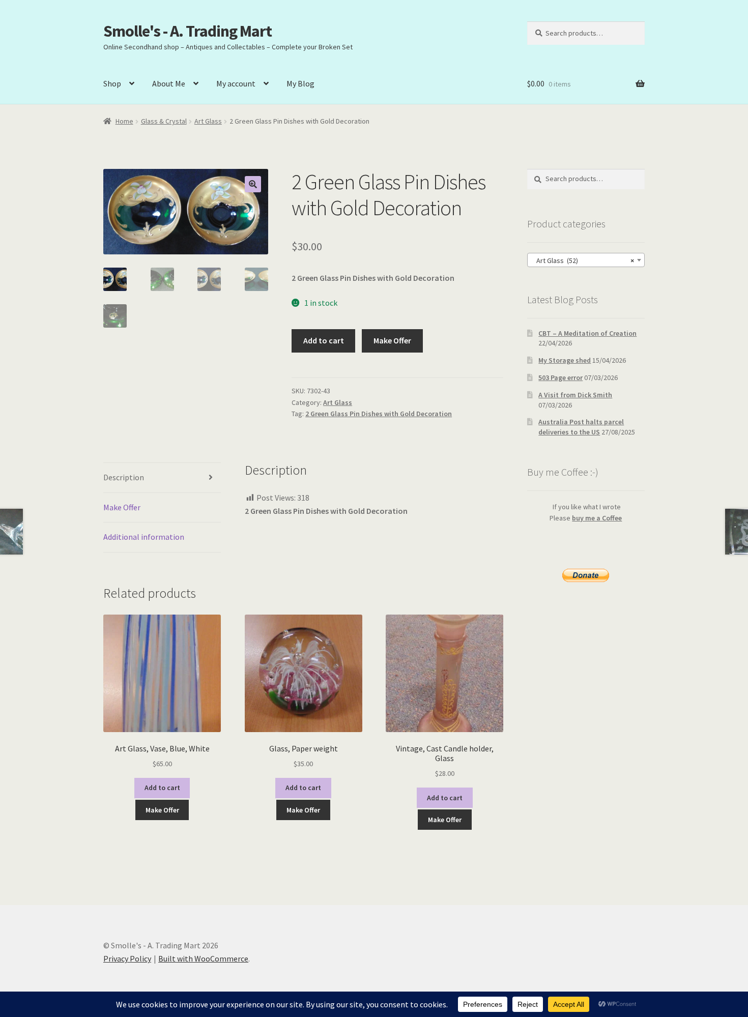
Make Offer (392, 340)
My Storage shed (564, 360)
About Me (168, 83)
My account (235, 83)
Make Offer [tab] (121, 507)
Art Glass (208, 121)
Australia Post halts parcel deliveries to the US (581, 427)
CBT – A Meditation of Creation (587, 333)
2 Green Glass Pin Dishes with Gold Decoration (378, 413)
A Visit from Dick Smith (575, 394)
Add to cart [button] (162, 787)
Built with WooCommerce (203, 958)
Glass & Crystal (164, 121)
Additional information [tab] (143, 537)
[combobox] (586, 260)
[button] (253, 184)
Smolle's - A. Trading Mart (187, 31)
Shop (112, 83)
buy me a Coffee (597, 517)
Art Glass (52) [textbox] (583, 260)
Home (124, 121)
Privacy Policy (127, 958)
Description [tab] (123, 477)
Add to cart (323, 340)
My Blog (300, 83)
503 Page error (560, 377)
